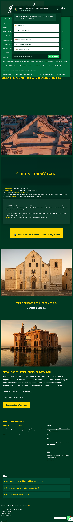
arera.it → (5, 434)
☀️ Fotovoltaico (19, 25)
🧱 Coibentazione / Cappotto (23, 39)
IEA (48, 438)
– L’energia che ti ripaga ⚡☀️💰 (15, 505)
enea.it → (49, 434)
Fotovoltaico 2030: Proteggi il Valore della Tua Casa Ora (48, 65)
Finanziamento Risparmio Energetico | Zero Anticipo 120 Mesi (51, 61)
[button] (40, 74)
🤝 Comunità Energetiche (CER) (24, 35)
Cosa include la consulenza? (17, 495)
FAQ (5, 475)
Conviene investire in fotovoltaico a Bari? (22, 488)
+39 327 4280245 (7, 511)
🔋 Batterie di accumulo (22, 30)
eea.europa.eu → (51, 460)
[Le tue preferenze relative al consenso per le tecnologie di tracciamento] (70, 519)
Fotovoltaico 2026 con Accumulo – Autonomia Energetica (17, 65)
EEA (48, 452)
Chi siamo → (27, 392)
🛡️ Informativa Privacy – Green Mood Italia (54, 74)
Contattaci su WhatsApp (16, 405)
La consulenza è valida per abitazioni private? (24, 481)
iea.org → (49, 447)
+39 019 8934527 (7, 513)
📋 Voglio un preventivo (22, 49)
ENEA (49, 425)
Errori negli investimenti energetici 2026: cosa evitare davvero (18, 61)
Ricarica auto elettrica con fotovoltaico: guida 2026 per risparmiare (19, 70)
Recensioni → (19, 397)
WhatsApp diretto (53, 56)
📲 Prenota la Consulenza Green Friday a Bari (36, 234)
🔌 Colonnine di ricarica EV (23, 44)
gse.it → (21, 434)
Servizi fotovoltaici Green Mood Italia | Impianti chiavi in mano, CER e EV (21, 74)
